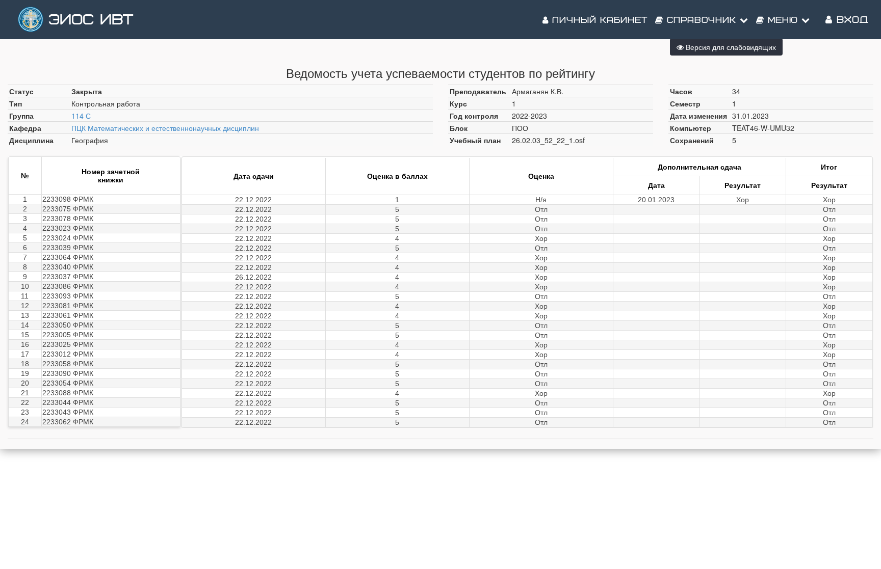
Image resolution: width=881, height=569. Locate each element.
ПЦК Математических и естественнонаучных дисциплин (165, 128)
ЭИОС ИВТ (90, 20)
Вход (850, 20)
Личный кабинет (598, 20)
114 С (81, 116)
